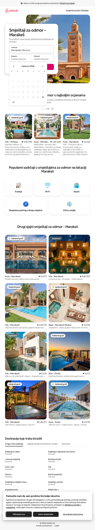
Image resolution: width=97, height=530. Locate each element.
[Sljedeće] (52, 109)
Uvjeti (56, 526)
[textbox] (20, 59)
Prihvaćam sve (19, 514)
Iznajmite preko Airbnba (77, 10)
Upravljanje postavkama (73, 514)
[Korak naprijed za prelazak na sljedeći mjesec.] (42, 66)
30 (43, 97)
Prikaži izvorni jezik (67, 3)
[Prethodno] (43, 109)
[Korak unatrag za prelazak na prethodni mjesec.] (13, 66)
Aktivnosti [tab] (66, 444)
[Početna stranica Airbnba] (11, 11)
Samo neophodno (45, 514)
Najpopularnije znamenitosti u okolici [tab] (42, 444)
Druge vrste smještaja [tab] (14, 444)
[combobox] (31, 50)
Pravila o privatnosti (44, 526)
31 (13, 102)
